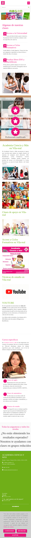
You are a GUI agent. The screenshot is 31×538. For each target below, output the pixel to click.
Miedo (4, 495)
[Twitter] (13, 11)
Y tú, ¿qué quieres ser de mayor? (12, 499)
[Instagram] (19, 11)
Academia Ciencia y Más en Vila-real (15, 147)
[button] (3, 16)
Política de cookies (9, 527)
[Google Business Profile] (16, 11)
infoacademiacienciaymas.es (11, 469)
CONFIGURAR (9, 531)
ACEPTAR (15, 535)
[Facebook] (11, 11)
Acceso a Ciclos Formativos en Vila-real (13, 241)
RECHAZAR (22, 531)
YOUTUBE (8, 302)
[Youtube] (21, 11)
